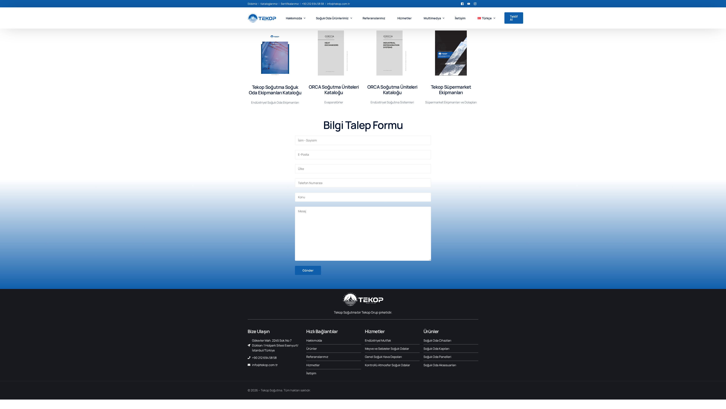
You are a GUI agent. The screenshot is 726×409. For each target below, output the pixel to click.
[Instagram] (475, 3)
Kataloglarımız (269, 3)
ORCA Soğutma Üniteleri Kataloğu (334, 89)
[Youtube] (468, 3)
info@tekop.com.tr (338, 3)
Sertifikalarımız (290, 3)
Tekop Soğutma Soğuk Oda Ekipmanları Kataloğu (275, 90)
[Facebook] (462, 3)
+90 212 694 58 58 (313, 3)
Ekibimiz (252, 3)
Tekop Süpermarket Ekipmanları (451, 89)
